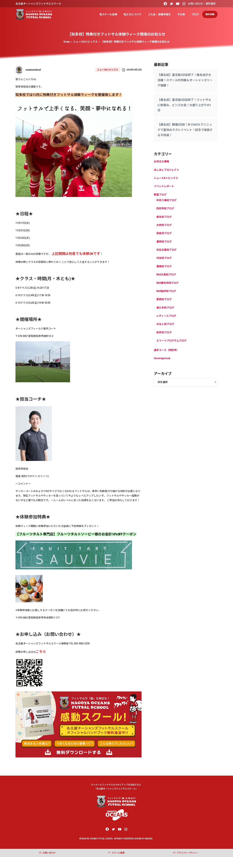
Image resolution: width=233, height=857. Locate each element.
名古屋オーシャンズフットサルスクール (38, 3)
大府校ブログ (164, 225)
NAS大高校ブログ (166, 274)
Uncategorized (162, 358)
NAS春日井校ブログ (167, 282)
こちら (41, 652)
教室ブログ (160, 194)
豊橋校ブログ (164, 266)
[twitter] (171, 3)
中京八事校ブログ (166, 200)
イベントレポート (164, 186)
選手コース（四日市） (166, 350)
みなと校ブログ (165, 324)
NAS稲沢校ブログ (166, 291)
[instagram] (184, 3)
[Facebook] (165, 3)
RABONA (148, 838)
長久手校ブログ (165, 307)
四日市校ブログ (165, 208)
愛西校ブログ (164, 299)
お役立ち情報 (161, 161)
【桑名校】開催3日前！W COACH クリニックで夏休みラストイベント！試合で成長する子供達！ (184, 130)
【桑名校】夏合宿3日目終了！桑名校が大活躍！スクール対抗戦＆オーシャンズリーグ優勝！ (184, 80)
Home (67, 41)
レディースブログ (166, 315)
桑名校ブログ (164, 216)
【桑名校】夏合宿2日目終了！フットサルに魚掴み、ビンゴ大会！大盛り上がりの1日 (184, 105)
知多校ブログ (164, 332)
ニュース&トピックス (85, 41)
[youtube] (178, 3)
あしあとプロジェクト (166, 169)
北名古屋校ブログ (166, 249)
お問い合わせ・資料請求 (202, 3)
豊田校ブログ (164, 241)
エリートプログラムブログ (171, 340)
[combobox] (186, 382)
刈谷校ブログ (164, 258)
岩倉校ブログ (164, 233)
